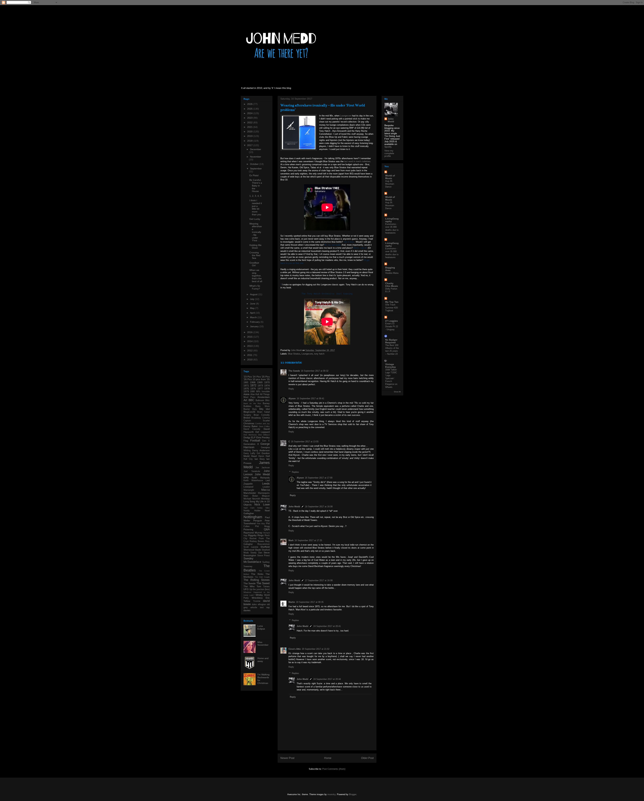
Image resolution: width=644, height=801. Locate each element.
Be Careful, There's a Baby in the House (255, 186)
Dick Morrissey (250, 435)
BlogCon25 (249, 411)
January (254, 326)
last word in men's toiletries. (357, 161)
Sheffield (265, 547)
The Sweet (263, 583)
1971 (246, 385)
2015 (250, 336)
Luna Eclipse (261, 627)
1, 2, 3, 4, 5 (255, 196)
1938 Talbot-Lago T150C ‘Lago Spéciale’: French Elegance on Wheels (391, 378)
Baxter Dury (250, 409)
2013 (250, 346)
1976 (253, 388)
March (253, 317)
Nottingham (253, 517)
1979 (246, 391)
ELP (253, 437)
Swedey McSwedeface (252, 560)
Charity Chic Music (391, 284)
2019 (250, 136)
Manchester (250, 493)
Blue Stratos (294, 354)
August (254, 294)
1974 (267, 385)
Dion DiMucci (264, 435)
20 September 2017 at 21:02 (315, 649)
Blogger (352, 794)
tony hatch (319, 354)
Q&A (267, 529)
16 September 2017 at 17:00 (318, 477)
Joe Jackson (262, 467)
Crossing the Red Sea (254, 255)
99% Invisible (263, 391)
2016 (250, 332)
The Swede (294, 371)
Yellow (247, 601)
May (252, 308)
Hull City (248, 459)
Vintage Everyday (390, 365)
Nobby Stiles (263, 508)
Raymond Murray (253, 532)
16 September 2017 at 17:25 (308, 540)
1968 (252, 382)
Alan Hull (254, 394)
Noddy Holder (252, 510)
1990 (252, 391)
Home (327, 758)
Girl (258, 453)
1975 (246, 388)
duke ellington (259, 604)
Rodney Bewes (257, 541)
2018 (250, 140)
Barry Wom (262, 406)
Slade (258, 549)
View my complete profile (389, 153)
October (254, 164)
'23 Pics (248, 376)
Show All (397, 392)
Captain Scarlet (257, 421)
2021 (250, 127)
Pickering (248, 529)
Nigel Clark (249, 508)
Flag (246, 440)
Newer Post (287, 758)
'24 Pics (256, 376)
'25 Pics (265, 376)
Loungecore (345, 115)
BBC (251, 400)
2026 (250, 104)
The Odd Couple (262, 577)
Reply (291, 389)
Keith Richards (261, 477)
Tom (259, 586)
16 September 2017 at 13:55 (304, 441)
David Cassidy (252, 429)
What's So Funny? (254, 287)
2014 (250, 341)
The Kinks (257, 574)
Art (245, 400)
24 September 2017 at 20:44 (327, 679)
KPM (246, 477)
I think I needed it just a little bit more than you (255, 207)
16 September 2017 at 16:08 (319, 506)
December (255, 149)
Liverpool (248, 486)
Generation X (251, 444)
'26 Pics (248, 379)
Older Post (367, 758)
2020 (250, 131)
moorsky (331, 794)
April (252, 312)
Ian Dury (260, 459)
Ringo (260, 535)
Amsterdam (263, 397)
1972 (253, 385)
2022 (250, 122)
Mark (290, 540)
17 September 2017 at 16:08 (319, 580)
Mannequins (264, 493)
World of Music (390, 177)
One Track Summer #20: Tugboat (391, 307)
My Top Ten (391, 302)
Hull (268, 456)
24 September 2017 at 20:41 (327, 626)
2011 (250, 355)
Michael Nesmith (252, 499)
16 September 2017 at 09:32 (314, 371)
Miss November (263, 643)
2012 (250, 350)
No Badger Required (391, 341)
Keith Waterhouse (253, 480)
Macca (265, 489)
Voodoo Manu (391, 273)
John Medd (294, 506)
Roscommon (263, 544)
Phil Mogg (262, 526)
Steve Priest (263, 555)
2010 (250, 359)
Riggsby (252, 535)
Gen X (266, 441)
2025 (250, 108)
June (253, 303)
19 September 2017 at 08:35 (310, 602)
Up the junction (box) (259, 589)
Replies (295, 472)
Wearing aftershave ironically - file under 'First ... (255, 232)
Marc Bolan (251, 496)
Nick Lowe (262, 504)
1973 (260, 385)
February (255, 322)
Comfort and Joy (262, 424)
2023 (250, 117)
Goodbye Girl (254, 264)
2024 (250, 113)
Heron (261, 456)
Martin (291, 602)
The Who (249, 586)
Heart (254, 456)
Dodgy (247, 437)
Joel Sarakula (252, 471)
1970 (267, 382)
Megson (266, 496)
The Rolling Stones (257, 580)
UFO (246, 589)
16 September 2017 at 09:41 (310, 398)
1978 (267, 388)
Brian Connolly (262, 415)
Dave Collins (264, 426)
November (255, 156)
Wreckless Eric (261, 597)
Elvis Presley (263, 437)
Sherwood (249, 549)
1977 (260, 388)
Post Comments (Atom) (333, 769)
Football (255, 440)
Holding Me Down (255, 246)
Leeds (266, 483)
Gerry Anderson (261, 450)
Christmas (249, 423)
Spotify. (388, 146)
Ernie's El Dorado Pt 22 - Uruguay (391, 326)
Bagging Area (390, 269)
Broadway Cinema (260, 418)
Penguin (257, 520)
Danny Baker (251, 426)
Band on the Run (252, 403)
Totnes (266, 586)
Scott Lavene (251, 547)
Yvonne (256, 601)
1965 (246, 382)
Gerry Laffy (249, 453)
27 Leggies (391, 320)
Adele (247, 394)
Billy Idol (264, 409)
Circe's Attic (294, 649)
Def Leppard (262, 432)
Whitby (259, 595)
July (252, 299)
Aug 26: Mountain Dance (389, 184)
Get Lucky (254, 219)
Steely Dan (256, 553)
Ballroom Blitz (263, 400)
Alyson (292, 398)
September (256, 168)
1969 (259, 382)
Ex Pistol (253, 175)
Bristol (247, 417)
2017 (250, 145)
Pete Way (261, 524)
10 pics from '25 (261, 379)
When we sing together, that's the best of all (255, 276)
